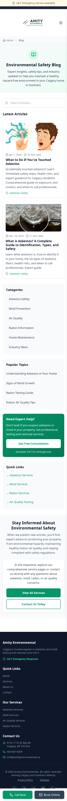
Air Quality (16, 318)
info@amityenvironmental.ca (23, 757)
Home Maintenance (22, 337)
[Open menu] (60, 22)
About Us (8, 687)
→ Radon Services (17, 493)
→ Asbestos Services (19, 475)
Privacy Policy (25, 780)
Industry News (18, 347)
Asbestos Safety (19, 299)
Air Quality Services (14, 720)
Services (7, 681)
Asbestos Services (13, 709)
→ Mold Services (17, 484)
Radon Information (21, 328)
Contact (7, 692)
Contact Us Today (33, 604)
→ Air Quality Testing (19, 502)
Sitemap (44, 780)
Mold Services (11, 715)
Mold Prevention (20, 309)
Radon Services (11, 726)
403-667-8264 (14, 751)
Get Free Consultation (34, 443)
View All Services (33, 593)
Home (10, 40)
